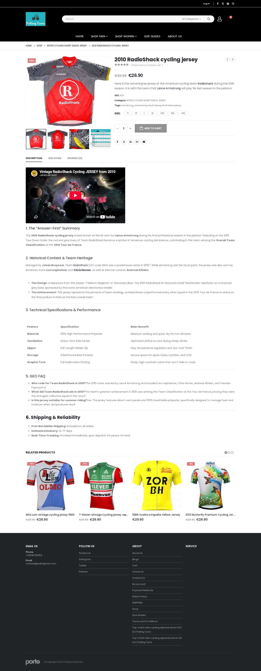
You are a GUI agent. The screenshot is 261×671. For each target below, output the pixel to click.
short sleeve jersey (171, 105)
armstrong (127, 105)
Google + (137, 142)
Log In (206, 3)
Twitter (124, 142)
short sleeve (154, 105)
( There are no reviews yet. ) (146, 65)
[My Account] (219, 19)
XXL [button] (162, 113)
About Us (175, 36)
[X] (223, 3)
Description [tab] (34, 158)
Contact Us (138, 578)
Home (80, 36)
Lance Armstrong (168, 88)
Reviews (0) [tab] (74, 158)
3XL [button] (173, 113)
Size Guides (152, 36)
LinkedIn (131, 142)
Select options (69, 466)
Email (144, 142)
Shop (135, 609)
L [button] (144, 113)
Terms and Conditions (145, 621)
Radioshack (205, 84)
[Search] (208, 19)
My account (139, 584)
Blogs (135, 559)
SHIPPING (137, 602)
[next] (232, 59)
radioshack (140, 105)
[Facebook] (218, 3)
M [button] (136, 113)
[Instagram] (233, 3)
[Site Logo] (35, 19)
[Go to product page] (157, 485)
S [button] (128, 113)
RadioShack (80, 265)
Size (117, 113)
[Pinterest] (228, 3)
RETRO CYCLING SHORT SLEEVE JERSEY (146, 100)
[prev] (227, 59)
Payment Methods (142, 590)
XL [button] (152, 113)
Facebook (117, 142)
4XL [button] (183, 113)
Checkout (137, 571)
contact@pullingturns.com (41, 563)
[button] (26, 92)
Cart (134, 565)
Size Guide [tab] (54, 158)
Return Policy (139, 596)
